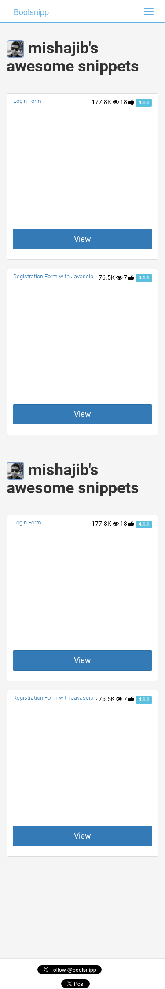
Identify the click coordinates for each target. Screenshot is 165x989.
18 (124, 101)
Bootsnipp (31, 11)
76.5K (107, 277)
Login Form (27, 100)
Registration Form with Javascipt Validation (67, 276)
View (82, 239)
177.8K (102, 101)
